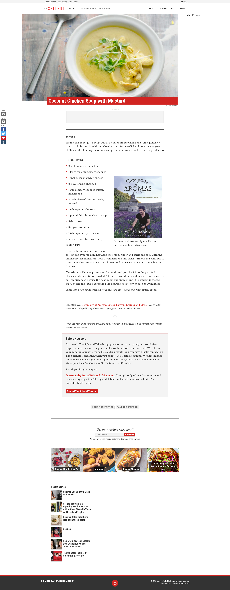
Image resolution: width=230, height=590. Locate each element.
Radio (173, 8)
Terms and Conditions (169, 583)
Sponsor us (115, 109)
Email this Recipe (125, 407)
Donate (184, 2)
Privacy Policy (184, 583)
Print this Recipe (101, 407)
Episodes (163, 8)
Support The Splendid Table (80, 391)
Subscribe (129, 434)
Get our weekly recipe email (115, 429)
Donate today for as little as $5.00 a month (90, 375)
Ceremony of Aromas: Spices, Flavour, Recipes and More (114, 305)
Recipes (152, 8)
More (182, 9)
